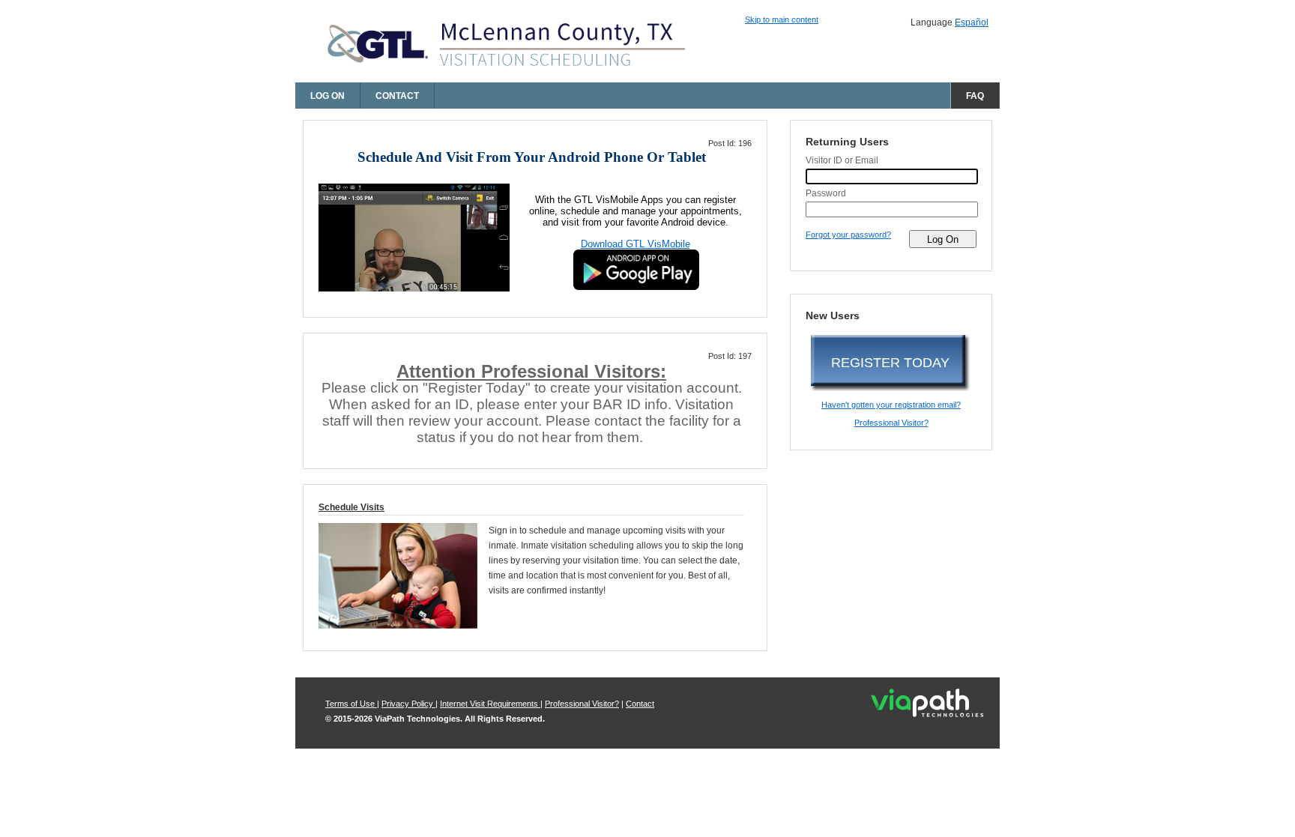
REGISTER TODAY (890, 362)
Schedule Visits (351, 507)
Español (971, 22)
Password (826, 193)
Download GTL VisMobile (635, 244)
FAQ (975, 96)
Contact (397, 96)
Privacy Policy (408, 703)
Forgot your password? (848, 234)
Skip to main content (781, 19)
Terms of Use (351, 703)
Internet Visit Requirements (490, 703)
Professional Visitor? (891, 422)
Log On (327, 96)
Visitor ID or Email (842, 160)
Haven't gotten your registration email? (891, 404)
